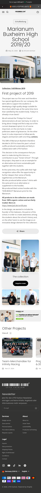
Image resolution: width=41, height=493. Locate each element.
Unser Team (26, 423)
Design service (6, 420)
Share (22, 231)
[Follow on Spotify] (25, 465)
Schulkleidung (20, 21)
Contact (4, 459)
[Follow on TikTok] (14, 465)
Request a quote (7, 433)
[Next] (38, 6)
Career (25, 433)
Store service (6, 423)
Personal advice (7, 427)
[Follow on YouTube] (8, 465)
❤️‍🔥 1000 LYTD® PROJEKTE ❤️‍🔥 (20, 6)
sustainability (27, 427)
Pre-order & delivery (8, 430)
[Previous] (2, 6)
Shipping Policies (7, 449)
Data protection (7, 446)
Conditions (5, 456)
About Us (25, 420)
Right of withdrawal (8, 453)
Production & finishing (30, 430)
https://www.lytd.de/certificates (14, 205)
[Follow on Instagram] (3, 465)
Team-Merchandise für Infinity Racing (16, 363)
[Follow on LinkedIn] (19, 465)
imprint (4, 443)
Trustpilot (29, 2)
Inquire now (20, 283)
